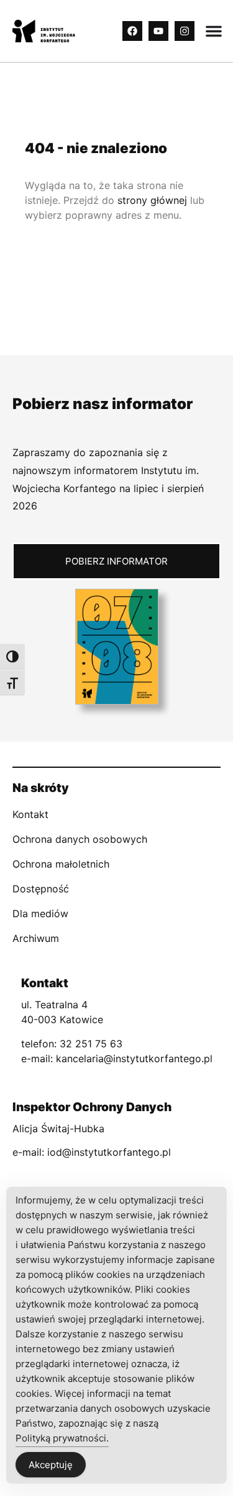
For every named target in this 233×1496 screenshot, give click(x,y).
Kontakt (30, 814)
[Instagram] (184, 31)
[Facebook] (132, 31)
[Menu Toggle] (213, 31)
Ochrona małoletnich (60, 864)
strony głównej (152, 200)
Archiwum (35, 938)
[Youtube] (158, 31)
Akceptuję (51, 1465)
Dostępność (40, 888)
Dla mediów (40, 913)
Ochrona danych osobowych (79, 839)
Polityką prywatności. (62, 1438)
